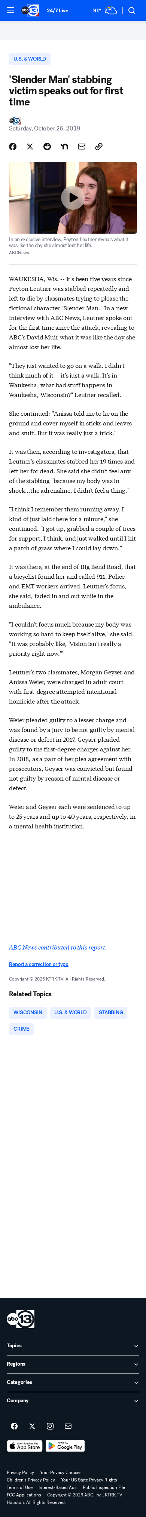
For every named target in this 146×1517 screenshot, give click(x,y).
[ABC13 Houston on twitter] (32, 1426)
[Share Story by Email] (81, 146)
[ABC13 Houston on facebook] (14, 1426)
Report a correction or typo (38, 964)
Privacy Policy (20, 1472)
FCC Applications (24, 1495)
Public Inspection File (104, 1487)
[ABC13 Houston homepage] (30, 10)
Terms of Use (20, 1487)
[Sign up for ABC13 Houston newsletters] (68, 1426)
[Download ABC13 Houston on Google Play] (65, 1446)
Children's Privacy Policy (31, 1480)
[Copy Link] (98, 146)
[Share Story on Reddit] (47, 146)
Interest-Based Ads (58, 1487)
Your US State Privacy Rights (89, 1480)
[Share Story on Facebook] (12, 146)
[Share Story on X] (30, 146)
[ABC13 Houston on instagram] (50, 1426)
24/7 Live (57, 10)
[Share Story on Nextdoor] (64, 146)
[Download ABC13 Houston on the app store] (25, 1446)
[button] (10, 10)
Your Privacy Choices (61, 1472)
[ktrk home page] (20, 1319)
